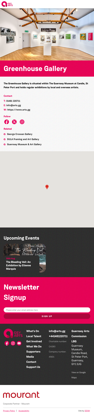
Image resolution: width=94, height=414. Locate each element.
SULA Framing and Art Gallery (23, 139)
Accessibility (23, 410)
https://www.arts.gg (18, 109)
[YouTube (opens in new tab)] (19, 344)
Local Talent (33, 336)
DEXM (87, 410)
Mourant (25, 403)
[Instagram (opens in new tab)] (13, 344)
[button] (90, 4)
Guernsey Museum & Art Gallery (24, 144)
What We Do (33, 346)
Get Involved (34, 341)
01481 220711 (13, 100)
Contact (31, 362)
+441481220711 (58, 336)
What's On (32, 331)
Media (30, 356)
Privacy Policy (9, 410)
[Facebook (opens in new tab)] (7, 344)
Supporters (33, 351)
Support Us (33, 367)
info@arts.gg (13, 105)
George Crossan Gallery (19, 134)
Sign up (47, 316)
